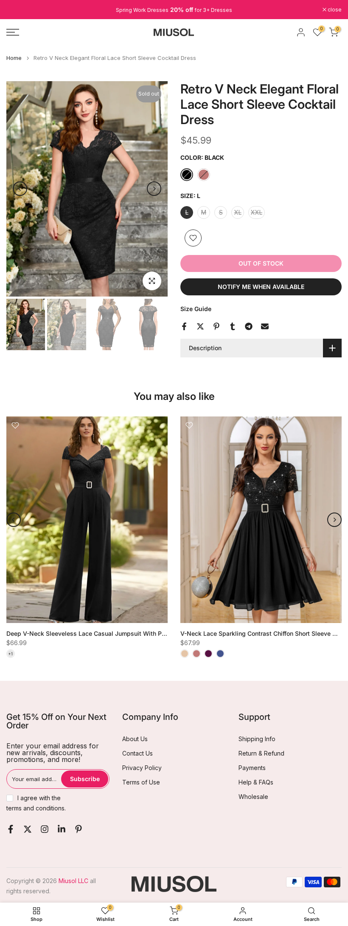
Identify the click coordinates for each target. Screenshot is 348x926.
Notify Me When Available (261, 286)
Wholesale (253, 796)
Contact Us (137, 753)
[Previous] (20, 188)
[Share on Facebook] (184, 326)
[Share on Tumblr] (232, 326)
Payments (252, 767)
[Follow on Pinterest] (78, 829)
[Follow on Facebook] (10, 829)
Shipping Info (257, 738)
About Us (135, 738)
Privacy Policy (142, 767)
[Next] (154, 188)
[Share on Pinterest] (216, 326)
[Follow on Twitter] (27, 829)
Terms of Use (141, 782)
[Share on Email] (265, 326)
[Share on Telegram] (249, 326)
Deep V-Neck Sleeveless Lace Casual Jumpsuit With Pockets (93, 633)
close (17, 9)
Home (14, 58)
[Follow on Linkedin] (61, 829)
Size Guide (195, 308)
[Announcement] (174, 10)
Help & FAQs (256, 782)
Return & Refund (261, 753)
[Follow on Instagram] (44, 829)
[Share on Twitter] (200, 326)
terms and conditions (35, 808)
